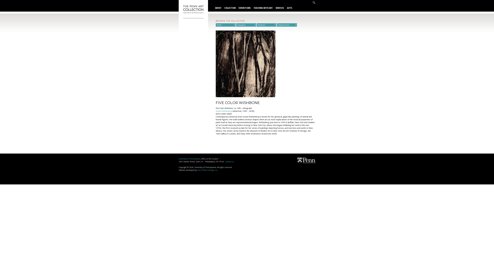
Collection (230, 7)
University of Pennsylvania (189, 159)
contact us (229, 161)
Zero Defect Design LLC (207, 170)
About (218, 7)
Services (280, 7)
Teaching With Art (263, 7)
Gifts (289, 7)
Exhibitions (245, 7)
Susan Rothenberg (224, 111)
